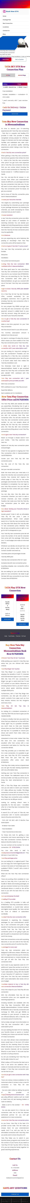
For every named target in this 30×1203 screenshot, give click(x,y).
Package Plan (7, 20)
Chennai (18, 636)
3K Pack (24, 636)
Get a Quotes (19, 59)
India (5, 636)
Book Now (6, 59)
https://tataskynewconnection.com (12, 1095)
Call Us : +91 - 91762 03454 (21, 4)
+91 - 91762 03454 (14, 847)
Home (4, 16)
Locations (6, 27)
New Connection (7, 23)
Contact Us (6, 30)
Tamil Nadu (11, 636)
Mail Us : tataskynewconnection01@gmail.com (13, 1)
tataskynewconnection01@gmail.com (13, 853)
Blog (4, 34)
